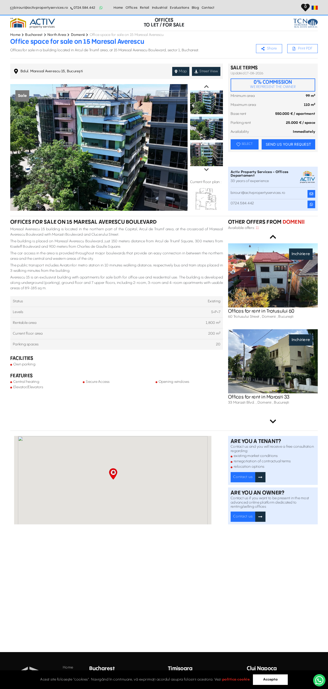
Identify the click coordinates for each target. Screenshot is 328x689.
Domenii (78, 35)
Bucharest (34, 35)
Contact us (243, 477)
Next (206, 169)
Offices (131, 7)
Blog (195, 7)
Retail (144, 7)
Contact (208, 7)
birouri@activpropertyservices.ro (41, 7)
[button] (113, 474)
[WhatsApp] (319, 680)
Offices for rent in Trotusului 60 (261, 311)
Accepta (270, 679)
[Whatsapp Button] (101, 7)
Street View (208, 71)
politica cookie (236, 679)
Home (118, 7)
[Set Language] (315, 8)
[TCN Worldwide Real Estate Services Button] (305, 23)
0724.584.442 (84, 7)
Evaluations (179, 7)
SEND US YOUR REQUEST (288, 144)
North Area (56, 35)
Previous (206, 86)
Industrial (160, 7)
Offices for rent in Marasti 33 (259, 397)
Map (183, 71)
